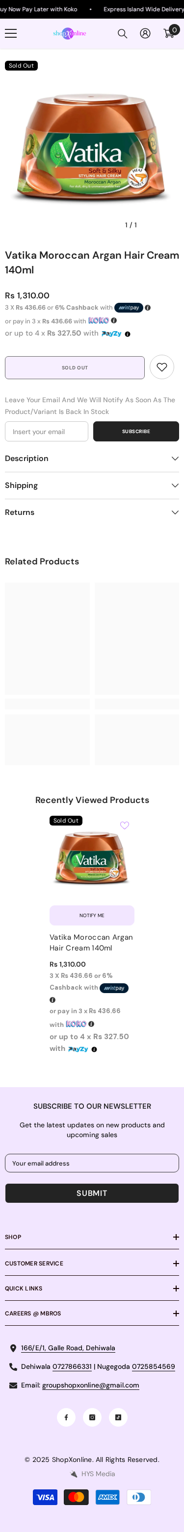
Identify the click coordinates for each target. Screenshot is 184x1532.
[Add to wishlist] (124, 825)
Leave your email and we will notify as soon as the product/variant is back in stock (90, 405)
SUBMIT (92, 1193)
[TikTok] (118, 1417)
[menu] (11, 33)
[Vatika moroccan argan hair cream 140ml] (92, 858)
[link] (162, 367)
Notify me (92, 915)
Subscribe (136, 431)
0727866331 (72, 1366)
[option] (92, 148)
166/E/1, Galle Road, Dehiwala (68, 1347)
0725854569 (153, 1366)
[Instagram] (92, 1417)
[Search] (123, 34)
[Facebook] (66, 1417)
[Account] (145, 33)
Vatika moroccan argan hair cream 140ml (91, 942)
